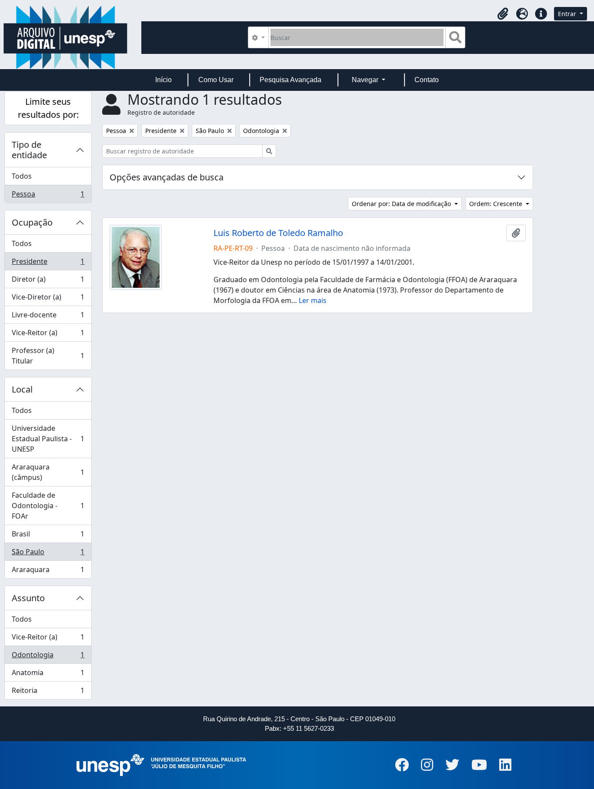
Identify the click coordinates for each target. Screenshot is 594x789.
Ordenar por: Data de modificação (402, 204)
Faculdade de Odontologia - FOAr (47, 505)
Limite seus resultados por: (48, 108)
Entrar (568, 14)
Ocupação (32, 222)
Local (22, 389)
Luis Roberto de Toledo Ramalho (278, 233)
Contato (426, 79)
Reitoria (47, 692)
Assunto (28, 598)
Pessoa (47, 196)
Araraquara (47, 571)
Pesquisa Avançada (290, 79)
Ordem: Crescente (496, 204)
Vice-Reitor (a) (47, 335)
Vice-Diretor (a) (47, 299)
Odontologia (47, 657)
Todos (22, 176)
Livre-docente (47, 317)
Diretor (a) (47, 281)
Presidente (47, 263)
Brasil (47, 536)
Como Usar (216, 79)
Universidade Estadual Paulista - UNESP (47, 438)
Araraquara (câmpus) (47, 472)
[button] (502, 13)
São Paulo (47, 554)
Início (163, 79)
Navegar (366, 79)
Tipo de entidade (29, 150)
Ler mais (313, 300)
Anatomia (47, 675)
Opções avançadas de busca (167, 177)
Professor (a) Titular (47, 356)
